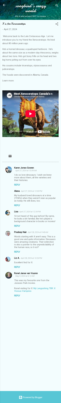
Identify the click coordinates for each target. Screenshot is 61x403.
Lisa (16, 211)
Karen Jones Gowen (24, 167)
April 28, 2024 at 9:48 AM (38, 232)
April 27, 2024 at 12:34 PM (30, 212)
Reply (17, 185)
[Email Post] (10, 157)
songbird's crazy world (30, 8)
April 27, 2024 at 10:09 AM (26, 170)
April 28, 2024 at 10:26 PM (31, 258)
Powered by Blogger (32, 397)
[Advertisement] (30, 365)
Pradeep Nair (20, 232)
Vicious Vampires (22, 291)
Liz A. (17, 258)
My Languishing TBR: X (44, 288)
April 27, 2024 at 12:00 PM (31, 191)
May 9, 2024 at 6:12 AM (24, 276)
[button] (57, 24)
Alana (17, 191)
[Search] (57, 6)
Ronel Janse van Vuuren (26, 273)
